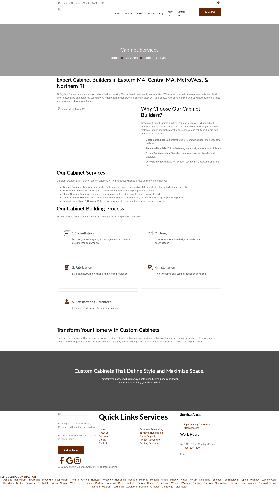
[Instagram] (77, 460)
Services (128, 13)
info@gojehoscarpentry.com (201, 454)
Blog (161, 13)
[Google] (69, 460)
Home (117, 13)
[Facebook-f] (61, 460)
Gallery (151, 13)
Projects (140, 13)
